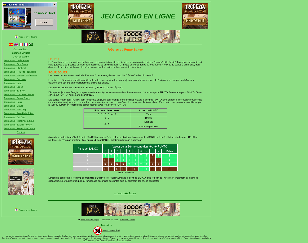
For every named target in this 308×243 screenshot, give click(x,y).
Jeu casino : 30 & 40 (14, 90)
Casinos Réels (20, 49)
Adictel (112, 240)
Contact (21, 132)
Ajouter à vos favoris (28, 37)
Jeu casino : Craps (13, 106)
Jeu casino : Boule (13, 102)
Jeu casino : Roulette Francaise (20, 72)
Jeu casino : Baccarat (15, 79)
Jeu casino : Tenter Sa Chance (19, 128)
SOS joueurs (88, 240)
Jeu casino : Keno (13, 83)
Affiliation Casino (127, 220)
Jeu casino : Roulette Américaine (20, 75)
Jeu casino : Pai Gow (14, 117)
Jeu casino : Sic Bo (13, 87)
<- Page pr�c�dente (125, 193)
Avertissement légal (111, 230)
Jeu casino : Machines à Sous (19, 121)
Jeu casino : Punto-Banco (17, 98)
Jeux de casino (21, 56)
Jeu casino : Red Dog (15, 109)
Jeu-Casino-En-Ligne (90, 220)
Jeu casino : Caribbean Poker (19, 94)
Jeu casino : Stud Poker (16, 64)
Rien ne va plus (124, 240)
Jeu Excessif (101, 240)
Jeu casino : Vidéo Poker (16, 60)
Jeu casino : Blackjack (15, 68)
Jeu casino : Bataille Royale (18, 124)
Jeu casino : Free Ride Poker (19, 113)
